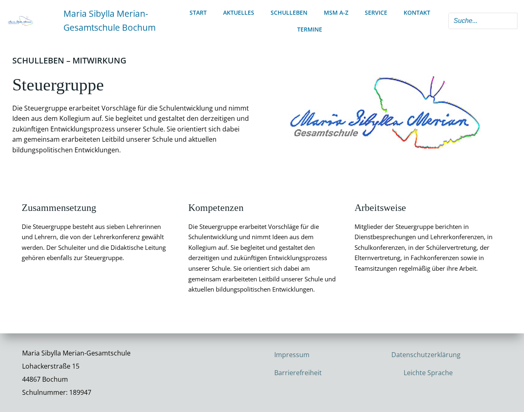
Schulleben (289, 12)
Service (376, 12)
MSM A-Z (336, 12)
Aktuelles (238, 12)
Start (198, 12)
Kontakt (417, 12)
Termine (309, 29)
